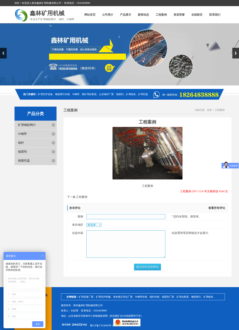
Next (235, 53)
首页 (209, 110)
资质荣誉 (179, 14)
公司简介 (107, 14)
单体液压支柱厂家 (123, 297)
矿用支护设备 (45, 94)
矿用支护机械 (103, 297)
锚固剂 (120, 94)
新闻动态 (143, 14)
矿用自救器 (183, 297)
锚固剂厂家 (168, 297)
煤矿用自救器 (89, 94)
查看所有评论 (216, 207)
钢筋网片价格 (62, 94)
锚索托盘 (24, 160)
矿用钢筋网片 (27, 125)
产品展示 (125, 14)
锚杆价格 (154, 297)
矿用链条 (131, 94)
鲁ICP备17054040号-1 (101, 325)
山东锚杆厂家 (106, 94)
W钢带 (75, 94)
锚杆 (21, 142)
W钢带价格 (141, 297)
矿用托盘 (143, 94)
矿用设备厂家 (86, 297)
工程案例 (161, 14)
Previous (3, 53)
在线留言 (197, 14)
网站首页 (90, 14)
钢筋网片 (196, 297)
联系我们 (214, 14)
